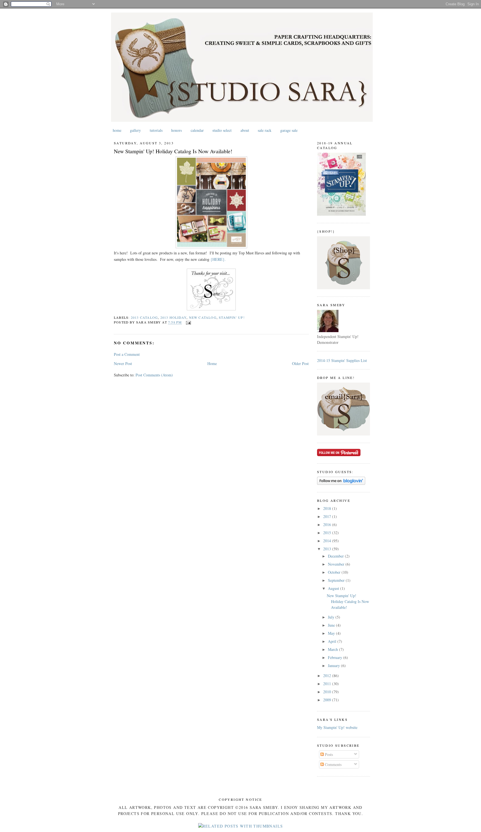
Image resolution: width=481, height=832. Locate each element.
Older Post (300, 363)
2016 (327, 524)
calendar (197, 130)
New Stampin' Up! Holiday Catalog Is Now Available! (173, 151)
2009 (327, 699)
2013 (327, 548)
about (244, 130)
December (336, 556)
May (332, 633)
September (337, 580)
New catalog (203, 317)
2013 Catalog (144, 317)
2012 (327, 675)
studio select (222, 130)
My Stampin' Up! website (337, 727)
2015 (327, 532)
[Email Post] (187, 322)
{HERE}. (218, 259)
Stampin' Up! (232, 317)
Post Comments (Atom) (154, 375)
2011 (327, 683)
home (117, 130)
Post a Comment (127, 354)
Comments (333, 764)
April (332, 641)
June (332, 625)
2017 (327, 516)
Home (212, 363)
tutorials (156, 130)
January (334, 665)
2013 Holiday (173, 317)
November (336, 564)
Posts (328, 754)
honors (176, 130)
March (333, 649)
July (331, 617)
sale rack (264, 130)
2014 (327, 540)
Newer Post (123, 363)
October (335, 572)
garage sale (289, 130)
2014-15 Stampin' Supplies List (342, 360)
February (335, 657)
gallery (135, 130)
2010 (327, 691)
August (334, 588)
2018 (327, 508)
